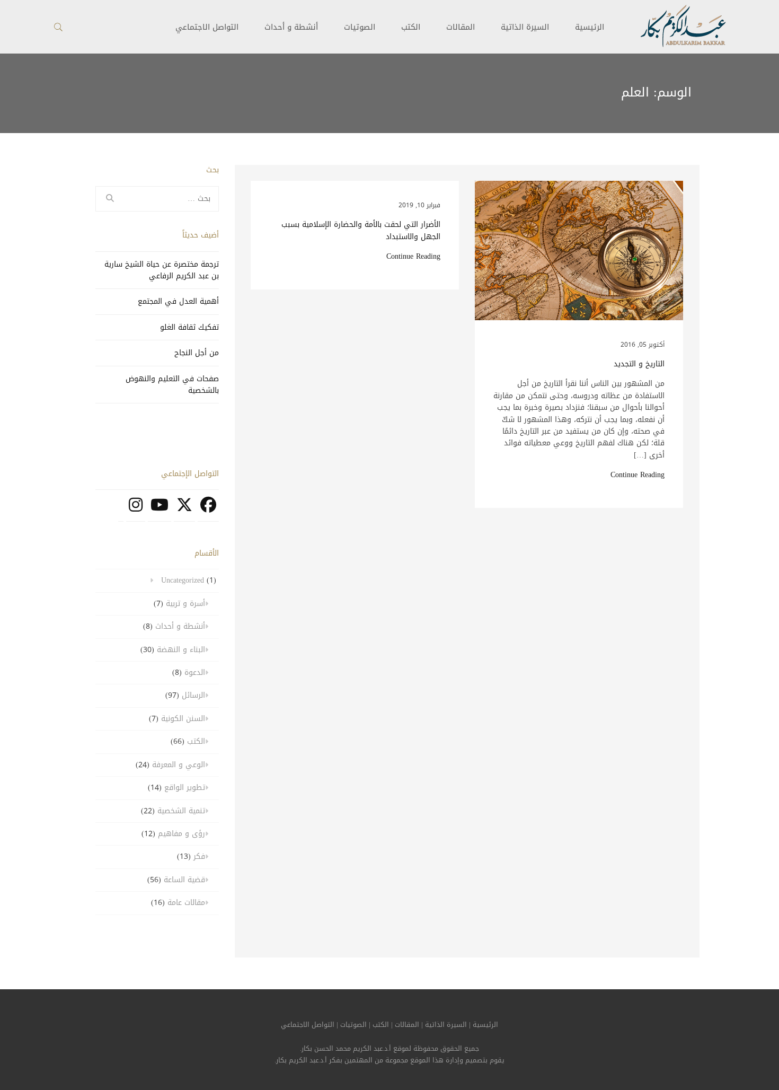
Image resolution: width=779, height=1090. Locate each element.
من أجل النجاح (196, 353)
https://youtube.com (159, 510)
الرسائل (193, 695)
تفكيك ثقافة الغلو (189, 327)
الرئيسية (589, 27)
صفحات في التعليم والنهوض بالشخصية (172, 385)
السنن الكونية (183, 718)
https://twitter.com (184, 510)
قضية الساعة (184, 880)
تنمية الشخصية (181, 811)
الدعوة (194, 672)
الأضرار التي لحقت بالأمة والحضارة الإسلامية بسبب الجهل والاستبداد (360, 231)
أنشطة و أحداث (291, 27)
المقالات (460, 27)
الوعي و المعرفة (178, 765)
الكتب (410, 27)
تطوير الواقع (184, 787)
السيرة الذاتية (525, 27)
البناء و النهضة (181, 650)
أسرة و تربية (185, 603)
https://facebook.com (208, 510)
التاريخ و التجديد (639, 364)
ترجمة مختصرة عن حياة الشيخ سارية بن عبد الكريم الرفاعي (161, 270)
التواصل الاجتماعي (307, 1024)
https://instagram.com (135, 510)
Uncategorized (182, 580)
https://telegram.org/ (120, 510)
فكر (199, 856)
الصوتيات (359, 27)
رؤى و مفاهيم (181, 834)
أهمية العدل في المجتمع (178, 301)
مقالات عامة (186, 902)
